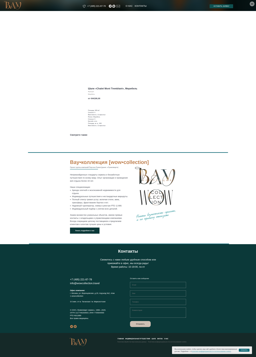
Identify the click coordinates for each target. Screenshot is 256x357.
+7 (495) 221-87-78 (96, 6)
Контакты (140, 6)
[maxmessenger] (75, 326)
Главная (120, 339)
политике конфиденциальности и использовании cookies (211, 351)
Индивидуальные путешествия (137, 339)
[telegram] (71, 326)
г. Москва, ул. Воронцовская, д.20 (84, 293)
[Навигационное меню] (252, 4)
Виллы (160, 339)
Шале (154, 339)
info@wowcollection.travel (85, 283)
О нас (129, 6)
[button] (221, 6)
